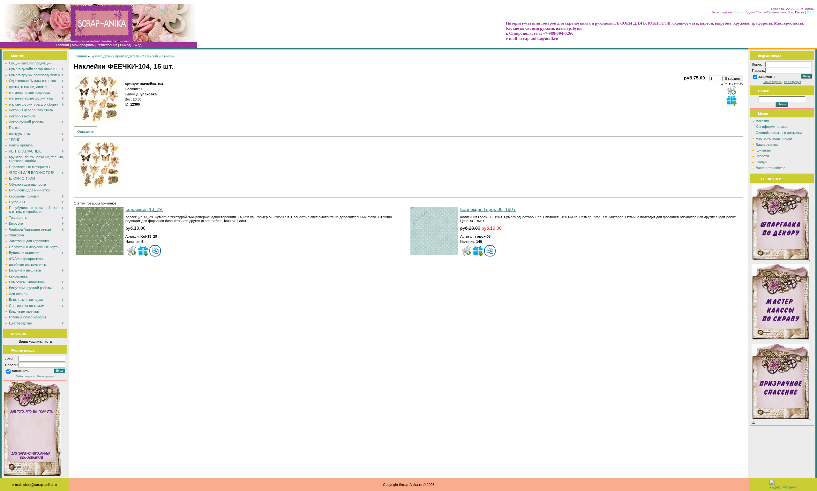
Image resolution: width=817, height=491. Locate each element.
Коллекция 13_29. (144, 209)
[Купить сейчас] (731, 90)
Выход (125, 45)
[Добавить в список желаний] (731, 100)
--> (781, 420)
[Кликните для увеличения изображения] (98, 99)
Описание (85, 131)
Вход (137, 45)
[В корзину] (131, 251)
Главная (62, 45)
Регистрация (107, 45)
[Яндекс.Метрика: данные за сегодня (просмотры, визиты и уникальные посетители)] (783, 484)
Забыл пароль (25, 376)
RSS (810, 12)
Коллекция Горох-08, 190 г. (488, 209)
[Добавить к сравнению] (155, 251)
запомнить (20, 371)
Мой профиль (83, 45)
